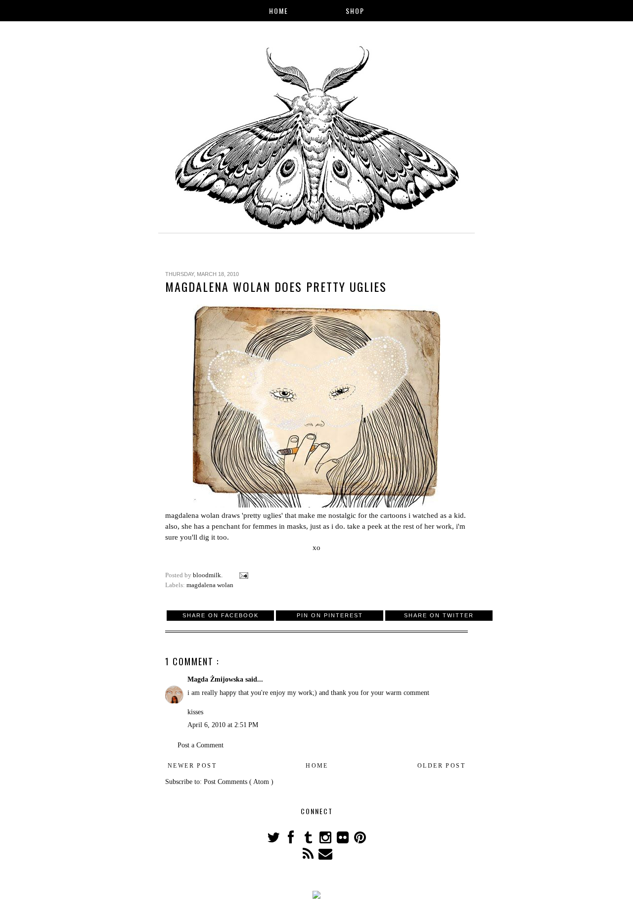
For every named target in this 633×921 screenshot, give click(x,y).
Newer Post (192, 765)
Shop (355, 10)
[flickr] (343, 840)
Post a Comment (201, 745)
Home (278, 10)
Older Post (441, 765)
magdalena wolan (192, 515)
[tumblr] (308, 840)
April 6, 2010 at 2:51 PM (222, 725)
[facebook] (291, 840)
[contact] (325, 856)
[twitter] (274, 840)
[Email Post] (243, 575)
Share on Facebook (220, 615)
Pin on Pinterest (330, 615)
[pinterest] (359, 840)
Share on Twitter (439, 615)
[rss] (308, 856)
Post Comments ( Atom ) (238, 781)
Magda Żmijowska (216, 679)
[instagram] (326, 840)
